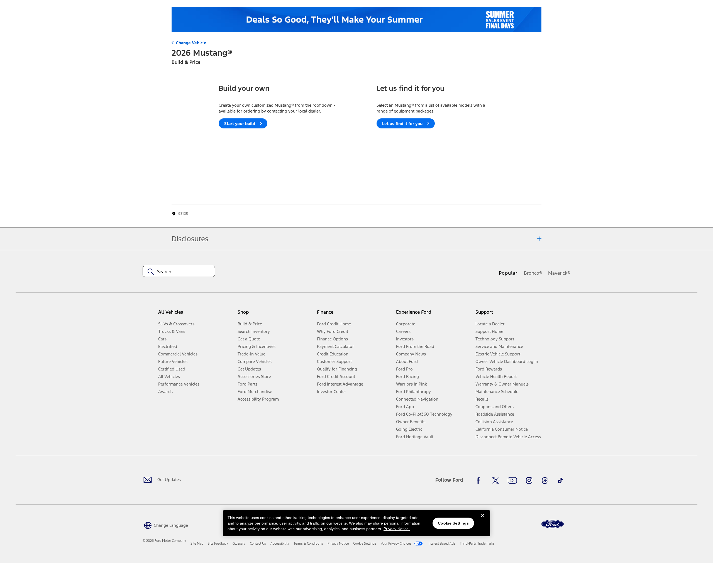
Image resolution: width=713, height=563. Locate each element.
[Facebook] (480, 480)
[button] (165, 525)
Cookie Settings (453, 523)
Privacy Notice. (397, 529)
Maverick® (559, 273)
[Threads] (544, 480)
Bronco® (533, 273)
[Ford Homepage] (552, 524)
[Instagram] (529, 480)
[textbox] (178, 271)
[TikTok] (560, 480)
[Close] (483, 520)
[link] (197, 543)
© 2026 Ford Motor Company (164, 541)
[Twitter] (495, 480)
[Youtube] (512, 480)
